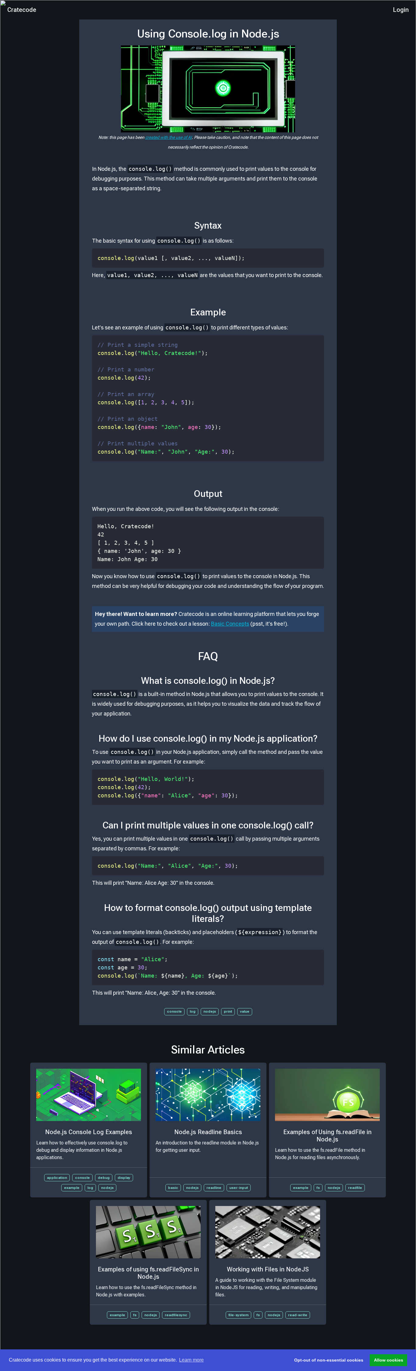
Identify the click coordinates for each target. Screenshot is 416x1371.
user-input (238, 1188)
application (57, 1178)
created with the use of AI (168, 137)
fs (318, 1188)
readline (213, 1188)
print (228, 1011)
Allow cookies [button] (388, 1360)
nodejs (209, 1011)
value (244, 1011)
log (193, 1011)
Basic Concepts (230, 623)
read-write (297, 1315)
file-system (238, 1315)
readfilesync (176, 1315)
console (174, 1011)
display (124, 1178)
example (71, 1188)
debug (104, 1178)
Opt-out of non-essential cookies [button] (328, 1360)
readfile (355, 1188)
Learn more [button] (191, 1359)
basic (173, 1188)
